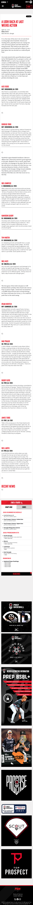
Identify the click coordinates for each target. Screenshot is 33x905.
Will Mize (5, 261)
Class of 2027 (8, 564)
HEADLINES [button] (16, 574)
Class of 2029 (8, 566)
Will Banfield (6, 183)
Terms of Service (18, 894)
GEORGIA (3, 2)
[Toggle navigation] (2, 6)
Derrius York (6, 124)
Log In (27, 2)
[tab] (8, 507)
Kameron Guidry (7, 216)
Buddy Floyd (6, 380)
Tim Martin (6, 238)
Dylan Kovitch (7, 304)
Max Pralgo (6, 341)
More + (29, 7)
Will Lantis (6, 448)
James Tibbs (6, 418)
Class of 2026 (8, 562)
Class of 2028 (8, 565)
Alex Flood (5, 86)
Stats (6, 538)
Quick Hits (10, 538)
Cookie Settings (17, 896)
